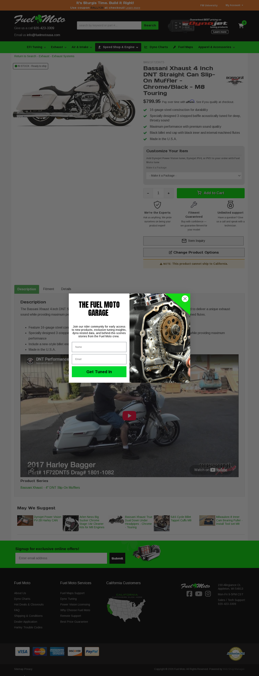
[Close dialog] (185, 298)
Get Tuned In (99, 372)
